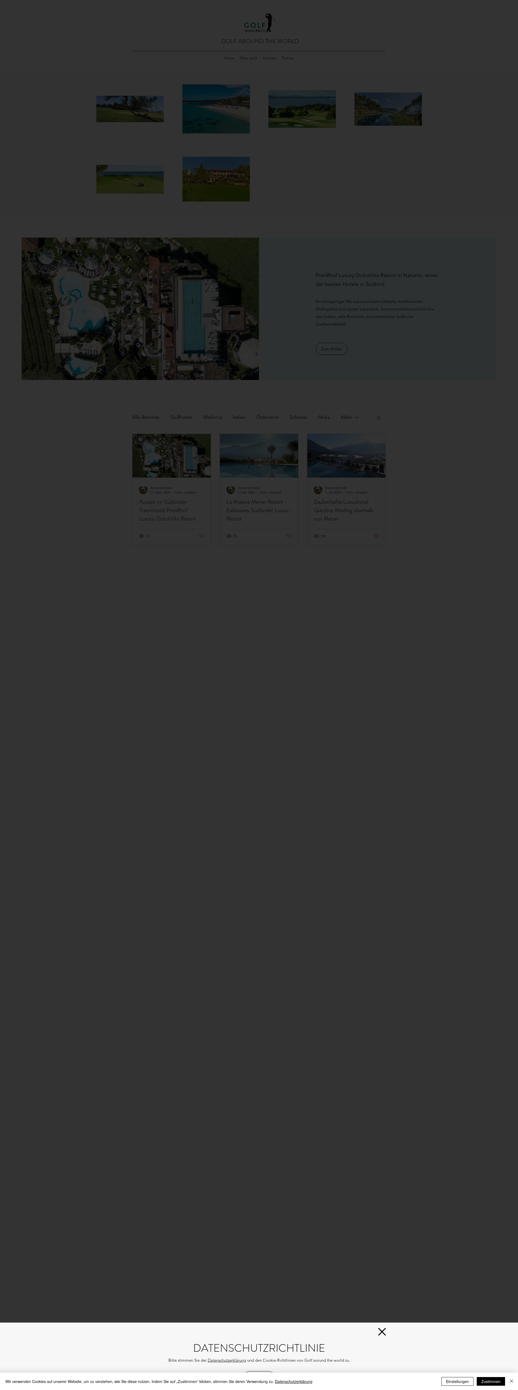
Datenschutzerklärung (227, 1360)
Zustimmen (490, 1381)
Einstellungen (457, 1381)
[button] (382, 1332)
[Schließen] (511, 1381)
